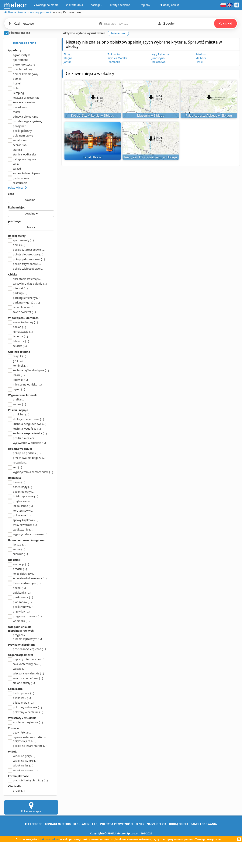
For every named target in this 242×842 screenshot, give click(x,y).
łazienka (20, 336)
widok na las (23, 765)
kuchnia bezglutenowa (29, 424)
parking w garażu (26, 302)
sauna (19, 549)
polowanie (21, 515)
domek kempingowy (25, 74)
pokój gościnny (22, 131)
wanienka (21, 621)
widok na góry (24, 756)
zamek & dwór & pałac (27, 173)
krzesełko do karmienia (30, 578)
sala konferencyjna (27, 664)
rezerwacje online (24, 42)
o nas (140, 824)
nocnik (19, 588)
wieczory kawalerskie (28, 673)
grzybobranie (23, 501)
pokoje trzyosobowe (27, 264)
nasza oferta (156, 824)
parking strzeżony (26, 298)
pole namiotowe (23, 135)
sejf (17, 467)
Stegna (68, 58)
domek (17, 78)
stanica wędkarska (24, 154)
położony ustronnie (27, 707)
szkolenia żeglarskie (28, 722)
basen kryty (22, 487)
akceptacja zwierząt (27, 279)
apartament (20, 60)
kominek (20, 365)
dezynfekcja (22, 732)
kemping (18, 93)
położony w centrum (28, 712)
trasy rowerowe (25, 525)
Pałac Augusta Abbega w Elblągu (208, 115)
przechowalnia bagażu (29, 458)
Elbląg (67, 54)
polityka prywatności (116, 824)
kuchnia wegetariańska (30, 433)
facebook (34, 824)
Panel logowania (204, 824)
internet (20, 288)
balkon (19, 327)
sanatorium (20, 140)
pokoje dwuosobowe (28, 254)
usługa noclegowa (24, 159)
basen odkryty (24, 491)
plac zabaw (22, 602)
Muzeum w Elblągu (150, 115)
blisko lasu (22, 698)
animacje (21, 564)
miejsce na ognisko (27, 384)
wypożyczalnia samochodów (33, 472)
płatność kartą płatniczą (30, 780)
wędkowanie (23, 529)
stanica (17, 149)
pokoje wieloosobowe (28, 268)
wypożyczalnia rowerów (30, 534)
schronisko (19, 145)
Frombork (114, 62)
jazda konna (23, 506)
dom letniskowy (23, 69)
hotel (16, 88)
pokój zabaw (23, 607)
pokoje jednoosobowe (29, 259)
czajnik (19, 356)
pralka (19, 399)
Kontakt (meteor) (58, 824)
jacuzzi (19, 544)
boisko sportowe (25, 496)
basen (19, 482)
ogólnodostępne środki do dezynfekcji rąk (29, 739)
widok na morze (25, 770)
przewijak (21, 611)
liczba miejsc (16, 207)
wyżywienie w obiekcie (29, 443)
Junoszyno (158, 58)
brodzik (20, 569)
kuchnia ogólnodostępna (31, 370)
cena (11, 194)
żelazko (20, 346)
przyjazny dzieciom (27, 616)
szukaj (227, 23)
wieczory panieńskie (28, 678)
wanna (19, 404)
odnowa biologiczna (25, 116)
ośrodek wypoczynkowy (27, 121)
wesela (19, 668)
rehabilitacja (23, 307)
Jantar (67, 62)
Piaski (199, 62)
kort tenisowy (23, 510)
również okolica (19, 32)
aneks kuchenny (25, 322)
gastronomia (21, 178)
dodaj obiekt (178, 824)
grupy (19, 790)
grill (17, 361)
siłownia (20, 554)
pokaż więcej (16, 187)
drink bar (21, 414)
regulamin (81, 824)
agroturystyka (21, 55)
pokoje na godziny (26, 453)
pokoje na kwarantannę (30, 746)
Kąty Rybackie (160, 54)
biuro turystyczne (24, 64)
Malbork (200, 58)
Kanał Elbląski (92, 157)
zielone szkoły (24, 683)
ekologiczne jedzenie (28, 419)
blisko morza (23, 702)
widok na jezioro (25, 760)
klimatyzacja (23, 331)
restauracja (20, 183)
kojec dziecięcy (24, 573)
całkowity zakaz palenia (30, 283)
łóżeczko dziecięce (26, 583)
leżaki (19, 375)
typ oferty (14, 50)
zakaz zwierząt (24, 312)
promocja (14, 221)
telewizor (21, 341)
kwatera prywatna (24, 102)
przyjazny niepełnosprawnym (27, 637)
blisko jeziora (23, 693)
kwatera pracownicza (26, 97)
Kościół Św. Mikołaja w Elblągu (92, 115)
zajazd (17, 168)
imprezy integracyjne (28, 659)
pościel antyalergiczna (29, 649)
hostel (17, 83)
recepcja (20, 462)
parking (20, 293)
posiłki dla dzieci (25, 438)
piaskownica (23, 597)
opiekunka (21, 592)
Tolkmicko (114, 54)
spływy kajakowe (25, 520)
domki (19, 245)
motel (16, 112)
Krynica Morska (117, 58)
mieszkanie (20, 107)
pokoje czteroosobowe (29, 249)
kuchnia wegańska (27, 428)
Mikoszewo (158, 62)
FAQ (95, 824)
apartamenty (23, 240)
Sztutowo (201, 54)
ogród (19, 389)
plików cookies (49, 839)
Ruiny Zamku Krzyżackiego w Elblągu (150, 157)
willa (16, 164)
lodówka (20, 380)
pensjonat (19, 126)
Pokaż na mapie (31, 811)
